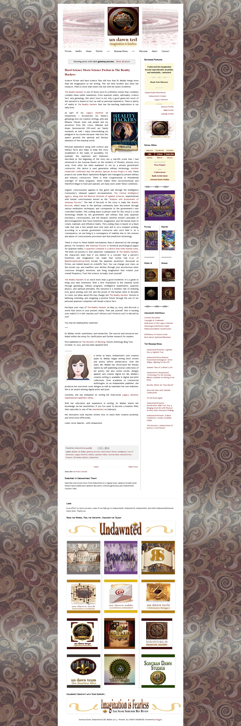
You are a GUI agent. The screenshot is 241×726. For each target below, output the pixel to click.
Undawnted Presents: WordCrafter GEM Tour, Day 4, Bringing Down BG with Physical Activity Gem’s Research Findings (160, 406)
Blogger (159, 719)
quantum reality (101, 455)
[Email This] (99, 448)
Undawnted (93, 458)
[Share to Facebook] (106, 448)
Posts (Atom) (81, 471)
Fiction (68, 51)
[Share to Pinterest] (108, 448)
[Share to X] (103, 448)
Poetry (99, 51)
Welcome (143, 51)
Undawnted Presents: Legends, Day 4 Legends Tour (159, 351)
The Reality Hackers (74, 92)
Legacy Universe (94, 113)
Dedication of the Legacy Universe (158, 323)
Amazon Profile (167, 107)
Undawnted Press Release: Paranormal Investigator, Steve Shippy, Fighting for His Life (159, 359)
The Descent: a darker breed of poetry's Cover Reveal (160, 426)
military (91, 455)
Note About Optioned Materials (157, 337)
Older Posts (133, 467)
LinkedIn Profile (167, 114)
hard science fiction (109, 452)
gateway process (93, 452)
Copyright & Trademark (154, 320)
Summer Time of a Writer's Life (159, 367)
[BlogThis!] (101, 448)
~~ (108, 51)
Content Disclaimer (152, 318)
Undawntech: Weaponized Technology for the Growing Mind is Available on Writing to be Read (160, 376)
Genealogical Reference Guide (156, 326)
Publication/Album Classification (157, 329)
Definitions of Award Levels (155, 334)
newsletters (98, 409)
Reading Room (121, 51)
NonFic (79, 51)
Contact (165, 51)
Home (96, 467)
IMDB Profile (169, 110)
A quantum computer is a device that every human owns (111, 249)
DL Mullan (82, 452)
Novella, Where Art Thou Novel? (160, 385)
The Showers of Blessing (93, 342)
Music (89, 51)
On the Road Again (154, 398)
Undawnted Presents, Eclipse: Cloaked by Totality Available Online (159, 417)
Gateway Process (98, 246)
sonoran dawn (113, 455)
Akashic (75, 452)
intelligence (122, 452)
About (154, 51)
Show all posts (123, 61)
